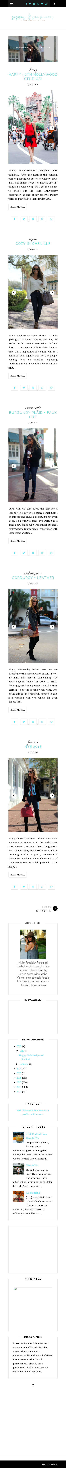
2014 (19, 1086)
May (21, 1050)
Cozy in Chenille (33, 244)
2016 (19, 1077)
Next (52, 128)
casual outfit (33, 408)
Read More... (17, 206)
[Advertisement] (33, 1249)
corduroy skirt (33, 573)
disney (33, 70)
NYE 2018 (33, 746)
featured (33, 742)
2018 (19, 1068)
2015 (19, 1082)
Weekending (33, 1192)
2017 (19, 1073)
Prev (14, 128)
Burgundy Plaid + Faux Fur (33, 48)
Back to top (49, 1465)
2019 (19, 1046)
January (23, 1064)
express (33, 239)
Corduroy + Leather (33, 578)
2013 (19, 1091)
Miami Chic (32, 1165)
